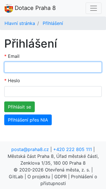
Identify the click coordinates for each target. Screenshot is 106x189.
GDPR (60, 176)
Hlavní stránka (20, 23)
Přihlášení (53, 23)
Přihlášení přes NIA (28, 120)
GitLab (16, 176)
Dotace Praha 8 (34, 8)
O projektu (38, 176)
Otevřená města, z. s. (67, 170)
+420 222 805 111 (72, 149)
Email (14, 56)
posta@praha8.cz (30, 149)
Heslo (14, 80)
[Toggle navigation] (93, 8)
